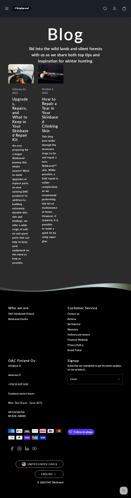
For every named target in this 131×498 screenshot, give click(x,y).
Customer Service (82, 308)
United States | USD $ (42, 464)
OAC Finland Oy (21, 360)
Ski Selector (74, 324)
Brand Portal (74, 350)
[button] (7, 8)
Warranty (73, 329)
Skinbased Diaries (18, 319)
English (46, 474)
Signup (73, 360)
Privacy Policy (75, 345)
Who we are (18, 308)
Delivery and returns (79, 334)
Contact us (73, 313)
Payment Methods (78, 339)
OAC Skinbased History (21, 313)
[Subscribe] (119, 379)
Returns (72, 319)
